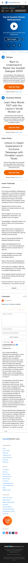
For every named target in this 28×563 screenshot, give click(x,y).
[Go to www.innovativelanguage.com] (14, 546)
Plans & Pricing (6, 478)
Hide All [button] (14, 288)
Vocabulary (13, 52)
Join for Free (14, 87)
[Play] (3, 97)
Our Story (5, 472)
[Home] (12, 3)
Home (4, 448)
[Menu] (2, 2)
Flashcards (5, 453)
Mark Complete (11, 39)
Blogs (4, 487)
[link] (3, 10)
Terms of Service (20, 558)
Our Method (6, 469)
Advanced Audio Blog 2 (14, 6)
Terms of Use (18, 554)
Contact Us (5, 513)
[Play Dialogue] (3, 57)
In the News (5, 481)
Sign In (7, 304)
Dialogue (4, 52)
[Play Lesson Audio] (14, 26)
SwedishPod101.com (14, 552)
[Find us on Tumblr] (13, 533)
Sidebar (20, 10)
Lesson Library (5, 6)
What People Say (7, 476)
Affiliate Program (7, 490)
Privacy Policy (10, 554)
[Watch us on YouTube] (7, 533)
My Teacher (5, 459)
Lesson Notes (21, 52)
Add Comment (14, 337)
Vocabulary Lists (7, 455)
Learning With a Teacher (9, 511)
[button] (25, 2)
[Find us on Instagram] (16, 533)
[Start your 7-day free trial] (7, 521)
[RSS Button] (3, 300)
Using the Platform (7, 506)
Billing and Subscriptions (9, 502)
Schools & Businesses (8, 485)
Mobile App (5, 462)
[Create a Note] (14, 45)
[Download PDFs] (19, 45)
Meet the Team (6, 474)
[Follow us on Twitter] (4, 533)
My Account (5, 504)
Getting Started (6, 500)
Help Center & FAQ (7, 497)
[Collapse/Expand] (14, 296)
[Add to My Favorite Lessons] (8, 45)
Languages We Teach (8, 483)
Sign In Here (19, 91)
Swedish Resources (7, 457)
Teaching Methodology (8, 509)
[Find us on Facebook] (10, 533)
